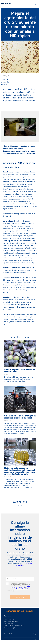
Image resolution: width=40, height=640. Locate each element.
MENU (35, 5)
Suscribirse (20, 597)
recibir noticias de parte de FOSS (20, 587)
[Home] (6, 3)
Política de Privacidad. (22, 589)
